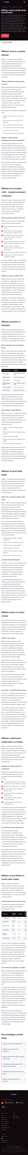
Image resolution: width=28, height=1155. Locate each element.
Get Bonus (5, 35)
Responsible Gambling (5, 1127)
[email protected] (4, 1140)
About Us (3, 1115)
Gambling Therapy (9, 1102)
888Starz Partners (16, 1117)
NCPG (4, 1106)
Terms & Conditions (5, 1121)
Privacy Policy (4, 1117)
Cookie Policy (4, 1119)
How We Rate (4, 1125)
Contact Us (3, 1129)
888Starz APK (15, 1115)
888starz (23, 100)
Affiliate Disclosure (5, 1123)
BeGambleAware (20, 1102)
